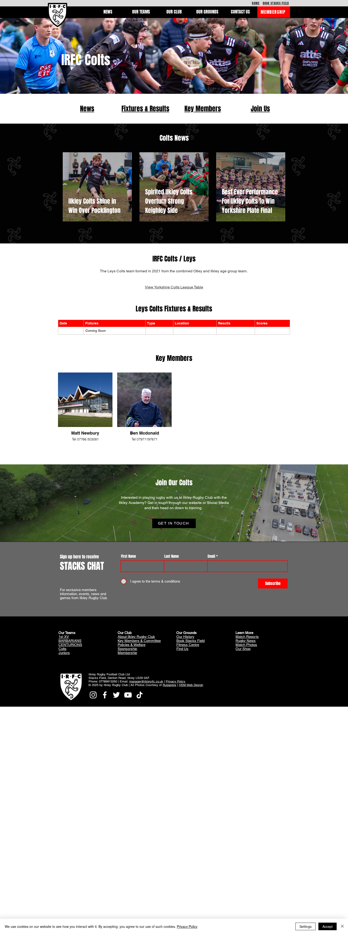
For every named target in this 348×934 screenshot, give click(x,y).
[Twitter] (116, 695)
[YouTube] (128, 695)
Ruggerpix (169, 685)
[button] (107, 12)
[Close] (342, 926)
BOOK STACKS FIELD (276, 3)
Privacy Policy (175, 681)
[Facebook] (104, 695)
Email (211, 556)
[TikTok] (139, 695)
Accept (327, 926)
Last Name (171, 556)
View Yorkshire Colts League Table (174, 287)
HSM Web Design (191, 685)
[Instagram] (93, 695)
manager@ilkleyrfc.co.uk (146, 681)
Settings (305, 926)
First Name (128, 556)
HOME (255, 3)
